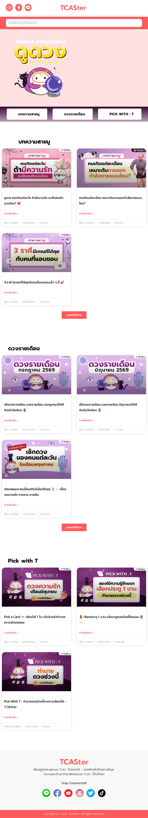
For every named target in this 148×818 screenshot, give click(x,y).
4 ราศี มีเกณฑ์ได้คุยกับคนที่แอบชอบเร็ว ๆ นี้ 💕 (34, 282)
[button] (134, 8)
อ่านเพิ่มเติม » (11, 213)
